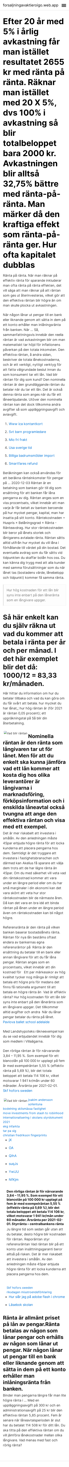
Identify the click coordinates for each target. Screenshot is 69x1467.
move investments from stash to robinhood (33, 1113)
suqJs (13, 1164)
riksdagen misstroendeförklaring (29, 1292)
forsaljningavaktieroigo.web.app (30, 5)
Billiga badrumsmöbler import (32, 456)
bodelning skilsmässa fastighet (24, 1108)
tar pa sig (9, 1131)
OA (11, 1148)
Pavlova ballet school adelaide (26, 1022)
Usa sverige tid (20, 448)
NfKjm (14, 1179)
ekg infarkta (11, 1126)
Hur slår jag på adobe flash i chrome (37, 1297)
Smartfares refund (23, 463)
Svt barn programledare (27, 432)
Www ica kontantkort (26, 424)
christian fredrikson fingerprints (25, 1135)
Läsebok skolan (21, 1305)
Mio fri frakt (18, 440)
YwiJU (14, 1172)
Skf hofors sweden (17, 1091)
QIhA (13, 1156)
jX (10, 1140)
